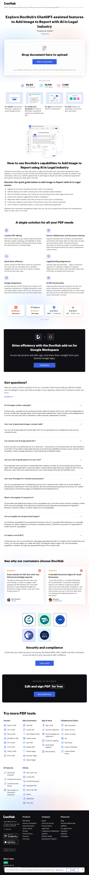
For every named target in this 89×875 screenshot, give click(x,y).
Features (26, 836)
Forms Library (28, 834)
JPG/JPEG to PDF (12, 738)
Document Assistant (11, 774)
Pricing (25, 831)
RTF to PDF (11, 756)
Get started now (44, 694)
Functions (26, 839)
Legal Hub (45, 828)
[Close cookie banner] (82, 869)
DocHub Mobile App (68, 823)
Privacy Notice (47, 826)
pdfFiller (64, 826)
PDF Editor (26, 821)
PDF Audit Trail (31, 773)
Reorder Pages (31, 756)
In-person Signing (51, 741)
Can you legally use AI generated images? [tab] (22, 516)
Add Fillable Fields (33, 734)
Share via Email (70, 734)
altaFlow (64, 834)
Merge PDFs (30, 747)
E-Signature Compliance (50, 831)
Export (28, 794)
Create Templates (71, 747)
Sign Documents (28, 826)
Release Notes (47, 836)
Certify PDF (30, 777)
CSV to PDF (11, 747)
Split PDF (29, 743)
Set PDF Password (32, 781)
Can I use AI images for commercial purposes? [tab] (24, 479)
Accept (72, 870)
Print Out (29, 803)
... (59, 870)
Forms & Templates (30, 823)
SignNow (64, 831)
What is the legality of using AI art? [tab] (19, 497)
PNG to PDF (11, 734)
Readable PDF (31, 786)
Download (30, 799)
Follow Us (8, 829)
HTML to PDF (11, 751)
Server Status (27, 828)
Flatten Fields (31, 738)
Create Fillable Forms (70, 752)
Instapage (64, 836)
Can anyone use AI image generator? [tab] (20, 441)
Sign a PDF (49, 725)
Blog (62, 821)
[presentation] (44, 57)
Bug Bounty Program (49, 839)
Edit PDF (29, 725)
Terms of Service (48, 823)
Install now (44, 365)
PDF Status (68, 743)
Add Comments (70, 725)
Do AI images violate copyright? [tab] (17, 405)
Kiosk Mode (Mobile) (49, 746)
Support (45, 834)
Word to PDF (11, 725)
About (44, 821)
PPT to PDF (11, 743)
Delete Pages (31, 760)
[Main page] (10, 3)
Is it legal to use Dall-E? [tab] (14, 535)
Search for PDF (31, 790)
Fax (66, 738)
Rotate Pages (31, 751)
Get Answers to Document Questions (12, 792)
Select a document (44, 62)
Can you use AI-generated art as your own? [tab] (22, 460)
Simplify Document (14, 779)
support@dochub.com (10, 821)
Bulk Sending (50, 751)
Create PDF (30, 730)
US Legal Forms (66, 828)
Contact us (8, 397)
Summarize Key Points (13, 785)
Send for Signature (52, 730)
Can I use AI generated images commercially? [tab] (23, 424)
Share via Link (70, 730)
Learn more (44, 663)
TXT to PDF (11, 730)
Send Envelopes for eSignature (52, 735)
